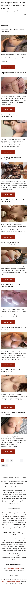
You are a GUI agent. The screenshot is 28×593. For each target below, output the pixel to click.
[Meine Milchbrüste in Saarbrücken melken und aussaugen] (14, 213)
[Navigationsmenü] (25, 14)
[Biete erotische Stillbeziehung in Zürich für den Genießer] (14, 340)
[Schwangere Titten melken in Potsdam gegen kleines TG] (14, 43)
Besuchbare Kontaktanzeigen (14, 568)
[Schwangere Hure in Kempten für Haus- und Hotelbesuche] (14, 128)
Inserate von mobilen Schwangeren (11, 581)
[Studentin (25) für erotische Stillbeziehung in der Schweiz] (14, 425)
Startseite (3, 21)
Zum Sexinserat (6, 67)
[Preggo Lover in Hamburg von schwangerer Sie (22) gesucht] (14, 255)
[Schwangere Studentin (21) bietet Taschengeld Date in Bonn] (14, 170)
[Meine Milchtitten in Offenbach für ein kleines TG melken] (14, 383)
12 (21, 460)
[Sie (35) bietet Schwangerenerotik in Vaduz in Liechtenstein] (14, 85)
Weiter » (4, 465)
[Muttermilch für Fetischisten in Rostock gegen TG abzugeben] (14, 298)
